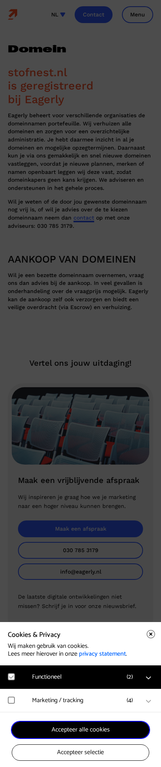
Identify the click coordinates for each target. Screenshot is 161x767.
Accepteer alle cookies (81, 729)
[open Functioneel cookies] (148, 677)
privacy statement (102, 654)
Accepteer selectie (80, 752)
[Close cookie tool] (151, 634)
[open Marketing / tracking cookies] (148, 701)
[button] (84, 677)
